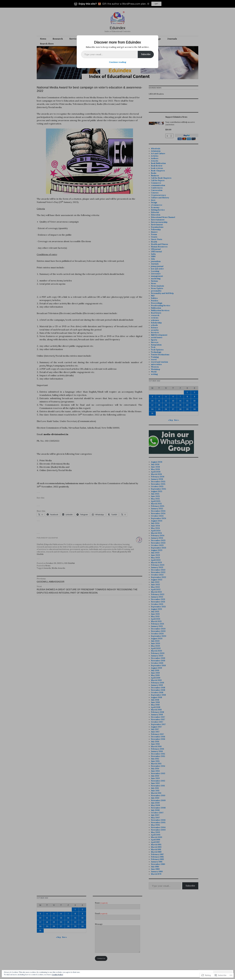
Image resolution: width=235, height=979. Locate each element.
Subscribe (146, 54)
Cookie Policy (57, 975)
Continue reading (117, 62)
